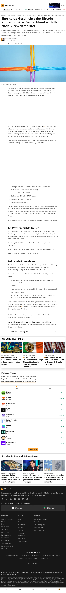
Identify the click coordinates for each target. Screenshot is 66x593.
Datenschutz (5, 532)
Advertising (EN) (39, 525)
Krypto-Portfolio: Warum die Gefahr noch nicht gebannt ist (18, 376)
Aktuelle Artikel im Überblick (14, 15)
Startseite (3, 15)
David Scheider (12, 38)
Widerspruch (44, 558)
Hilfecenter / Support (41, 519)
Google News (22, 541)
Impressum (5, 529)
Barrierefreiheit (6, 535)
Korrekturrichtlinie (7, 546)
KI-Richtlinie (5, 549)
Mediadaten (5, 527)
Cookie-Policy (35, 555)
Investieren (21, 525)
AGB (29, 563)
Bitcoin (34, 15)
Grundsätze (5, 538)
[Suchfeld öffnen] (61, 5)
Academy (21, 533)
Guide (19, 307)
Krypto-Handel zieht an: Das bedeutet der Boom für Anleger (19, 379)
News (19, 519)
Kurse (20, 522)
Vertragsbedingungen (12, 555)
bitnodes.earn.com (38, 126)
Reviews (20, 527)
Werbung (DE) (38, 527)
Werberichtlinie (6, 543)
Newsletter (21, 538)
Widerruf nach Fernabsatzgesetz (28, 558)
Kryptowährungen (27, 15)
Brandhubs (21, 536)
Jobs (2, 524)
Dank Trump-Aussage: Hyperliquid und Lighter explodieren (18, 381)
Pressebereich (39, 530)
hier (13, 317)
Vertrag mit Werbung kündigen (51, 555)
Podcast (20, 530)
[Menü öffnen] (64, 5)
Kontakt (37, 522)
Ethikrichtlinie (5, 540)
